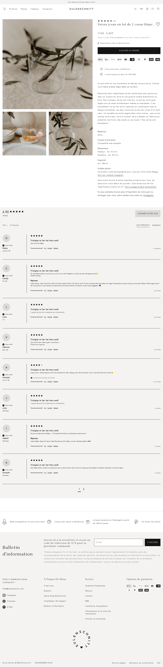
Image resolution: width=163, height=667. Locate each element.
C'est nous (49, 586)
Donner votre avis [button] (148, 213)
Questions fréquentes (95, 586)
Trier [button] (4, 225)
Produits (13, 9)
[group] (16, 212)
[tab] (143, 225)
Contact (89, 596)
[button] (135, 9)
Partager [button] (55, 248)
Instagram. (148, 195)
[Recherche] (135, 9)
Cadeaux (35, 9)
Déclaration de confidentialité (141, 663)
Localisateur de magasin (55, 601)
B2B (87, 601)
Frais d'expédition (117, 37)
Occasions (47, 9)
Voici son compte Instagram (110, 175)
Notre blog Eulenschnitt (55, 596)
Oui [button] (45, 248)
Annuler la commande (95, 619)
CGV (158, 663)
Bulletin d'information (54, 606)
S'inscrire (152, 542)
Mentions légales (119, 663)
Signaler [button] (49, 248)
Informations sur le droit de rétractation (98, 612)
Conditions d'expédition (96, 606)
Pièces (24, 9)
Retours (88, 591)
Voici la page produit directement (140, 187)
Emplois (47, 591)
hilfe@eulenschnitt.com (13, 589)
